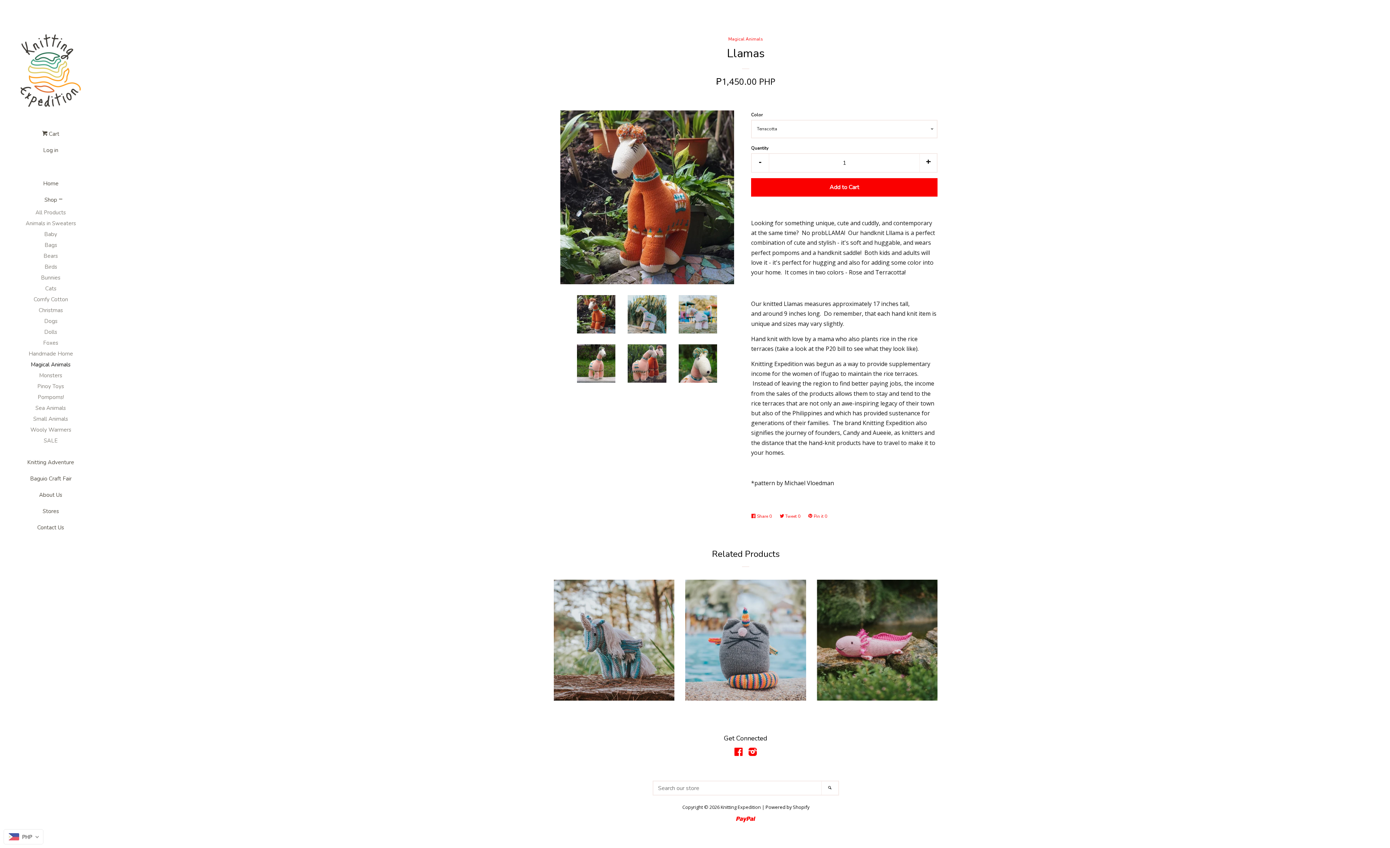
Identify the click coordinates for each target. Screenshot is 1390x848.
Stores (51, 511)
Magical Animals (51, 364)
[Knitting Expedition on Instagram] (752, 753)
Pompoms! (51, 397)
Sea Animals (50, 408)
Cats (50, 288)
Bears (50, 256)
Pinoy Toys (50, 386)
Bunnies (50, 277)
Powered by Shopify (787, 807)
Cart (53, 134)
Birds (51, 266)
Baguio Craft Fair (51, 478)
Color (757, 115)
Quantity (759, 148)
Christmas (51, 310)
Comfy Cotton (51, 299)
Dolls (50, 332)
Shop (51, 199)
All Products (50, 212)
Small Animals (50, 419)
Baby (50, 234)
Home (51, 183)
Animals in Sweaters (51, 223)
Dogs (51, 321)
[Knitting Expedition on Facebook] (738, 753)
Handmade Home (51, 353)
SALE (51, 440)
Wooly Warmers (50, 429)
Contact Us (50, 527)
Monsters (50, 375)
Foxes (50, 343)
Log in (50, 150)
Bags (51, 245)
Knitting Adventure (50, 462)
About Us (50, 495)
